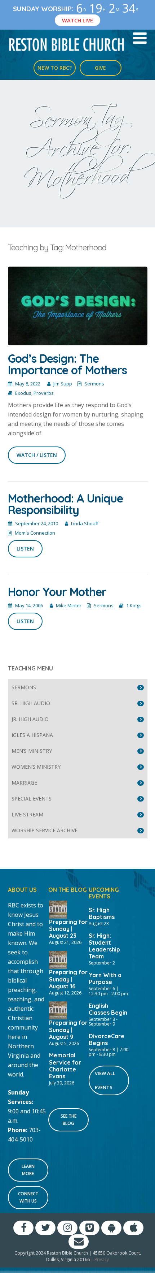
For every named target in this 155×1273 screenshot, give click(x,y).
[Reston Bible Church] (67, 44)
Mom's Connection (35, 533)
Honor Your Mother (57, 591)
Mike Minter (68, 605)
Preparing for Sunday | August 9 (68, 1029)
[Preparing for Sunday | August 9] (58, 1009)
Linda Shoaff (85, 523)
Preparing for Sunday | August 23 (68, 928)
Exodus (23, 393)
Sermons (94, 383)
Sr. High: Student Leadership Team (104, 946)
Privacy (101, 1259)
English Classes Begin (108, 1009)
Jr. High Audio (30, 719)
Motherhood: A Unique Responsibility (65, 504)
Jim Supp (62, 383)
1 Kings (134, 605)
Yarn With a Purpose (105, 978)
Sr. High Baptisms (102, 913)
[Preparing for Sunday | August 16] (58, 959)
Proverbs (44, 393)
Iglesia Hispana (32, 735)
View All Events (105, 1080)
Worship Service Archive (45, 830)
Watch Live (77, 20)
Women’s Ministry (36, 766)
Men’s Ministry (32, 750)
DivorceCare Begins (106, 1039)
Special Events (32, 798)
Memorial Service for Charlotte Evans (65, 1066)
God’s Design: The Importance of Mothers (67, 364)
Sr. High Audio (31, 703)
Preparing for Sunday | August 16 (68, 978)
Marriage (24, 782)
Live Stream (27, 814)
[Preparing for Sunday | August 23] (58, 908)
